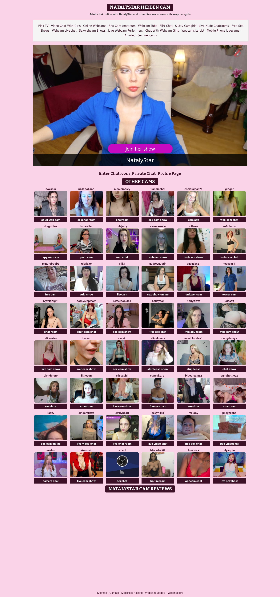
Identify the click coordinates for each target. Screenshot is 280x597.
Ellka (122, 263)
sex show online (158, 294)
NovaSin (51, 189)
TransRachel (157, 189)
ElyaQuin (229, 450)
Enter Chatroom (114, 173)
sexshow (51, 406)
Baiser (86, 338)
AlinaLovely (158, 338)
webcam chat (193, 481)
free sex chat (158, 332)
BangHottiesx (229, 375)
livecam (122, 294)
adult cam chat (86, 332)
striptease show (157, 369)
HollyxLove (193, 301)
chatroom (122, 220)
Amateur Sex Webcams (141, 35)
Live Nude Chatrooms (214, 26)
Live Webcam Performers (125, 30)
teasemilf (229, 263)
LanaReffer (86, 226)
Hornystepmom (86, 301)
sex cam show (158, 220)
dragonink (50, 226)
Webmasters (175, 593)
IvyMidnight (50, 301)
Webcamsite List (193, 30)
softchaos (229, 226)
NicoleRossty (122, 189)
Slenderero (51, 375)
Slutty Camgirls (185, 26)
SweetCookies (122, 301)
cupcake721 (158, 375)
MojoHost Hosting (132, 593)
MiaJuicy (122, 226)
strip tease (193, 369)
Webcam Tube (147, 26)
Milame (193, 226)
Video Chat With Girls (66, 26)
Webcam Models (155, 593)
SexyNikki (158, 413)
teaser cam (229, 294)
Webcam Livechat (64, 30)
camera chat (51, 481)
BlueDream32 (193, 375)
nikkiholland (86, 189)
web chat (122, 257)
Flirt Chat (166, 26)
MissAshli (122, 375)
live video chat (86, 443)
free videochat (229, 443)
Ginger (229, 189)
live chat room (122, 443)
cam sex (193, 220)
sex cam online (51, 443)
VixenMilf (86, 450)
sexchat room (86, 220)
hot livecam (157, 481)
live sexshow (229, 481)
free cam (50, 294)
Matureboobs (50, 263)
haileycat (158, 301)
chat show (229, 369)
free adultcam (193, 332)
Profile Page (169, 173)
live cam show (51, 369)
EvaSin (122, 338)
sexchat (122, 481)
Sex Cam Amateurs (122, 26)
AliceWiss (51, 338)
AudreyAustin (157, 263)
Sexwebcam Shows (92, 30)
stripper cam (194, 294)
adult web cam (50, 220)
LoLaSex (229, 301)
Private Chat (144, 173)
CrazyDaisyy (229, 338)
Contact (114, 593)
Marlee (50, 450)
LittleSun (86, 375)
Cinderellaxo (86, 413)
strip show (86, 294)
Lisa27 (50, 413)
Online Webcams (94, 26)
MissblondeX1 (193, 338)
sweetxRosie (158, 226)
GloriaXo (86, 263)
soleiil (122, 450)
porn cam (86, 257)
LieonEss (193, 450)
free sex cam (158, 406)
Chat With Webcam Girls (162, 30)
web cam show (229, 332)
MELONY (193, 413)
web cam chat (229, 220)
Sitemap (102, 593)
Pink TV (43, 26)
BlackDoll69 (157, 450)
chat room (50, 332)
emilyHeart (122, 413)
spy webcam (51, 257)
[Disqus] (140, 542)
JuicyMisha (229, 413)
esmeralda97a (193, 189)
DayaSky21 (194, 263)
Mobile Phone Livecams (223, 30)
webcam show (158, 257)
